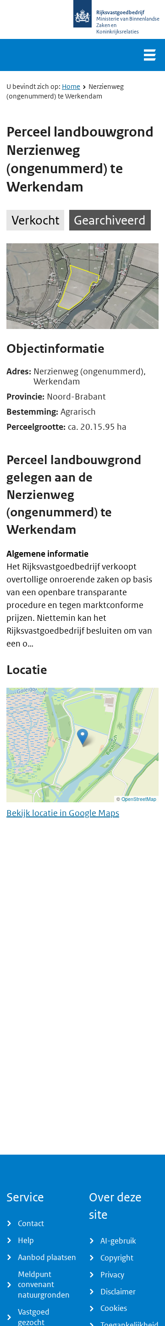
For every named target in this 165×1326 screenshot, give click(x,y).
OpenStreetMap (138, 798)
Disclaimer (118, 1292)
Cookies (113, 1308)
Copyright (116, 1258)
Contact (31, 1223)
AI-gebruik (118, 1241)
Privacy (112, 1275)
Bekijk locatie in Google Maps (62, 813)
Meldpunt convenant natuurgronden (44, 1284)
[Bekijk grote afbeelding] (82, 286)
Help (26, 1240)
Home (71, 86)
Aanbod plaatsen (47, 1257)
